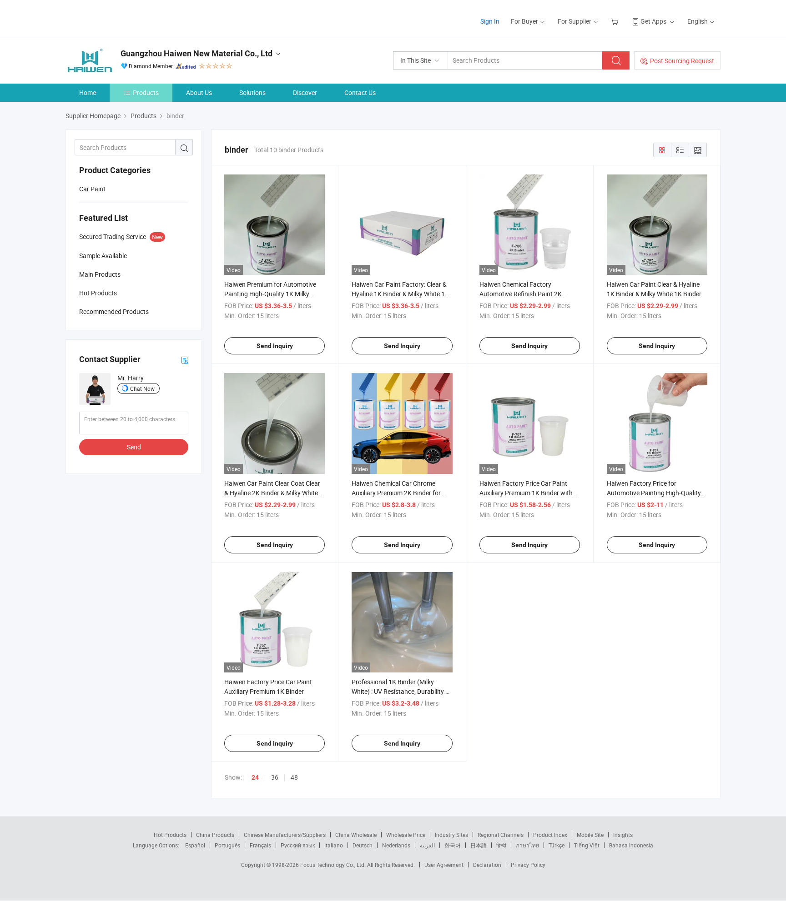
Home (87, 92)
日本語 (478, 845)
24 (255, 777)
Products (146, 92)
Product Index (550, 834)
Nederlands (396, 845)
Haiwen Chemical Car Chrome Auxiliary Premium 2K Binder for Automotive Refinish (396, 493)
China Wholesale (356, 834)
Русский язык (298, 845)
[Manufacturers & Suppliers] (124, 18)
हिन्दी (501, 845)
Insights (623, 834)
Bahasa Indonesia (631, 845)
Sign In (489, 21)
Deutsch (363, 845)
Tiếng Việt (587, 845)
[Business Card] (184, 359)
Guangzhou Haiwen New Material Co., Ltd (196, 53)
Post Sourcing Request (682, 60)
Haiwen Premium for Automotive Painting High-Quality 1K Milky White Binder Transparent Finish (270, 294)
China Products (215, 834)
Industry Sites (451, 834)
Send (134, 447)
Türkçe (556, 845)
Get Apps (653, 21)
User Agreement (444, 864)
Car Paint (92, 188)
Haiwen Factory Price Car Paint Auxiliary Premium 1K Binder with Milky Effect (526, 493)
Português (227, 845)
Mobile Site (590, 834)
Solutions (252, 92)
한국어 (452, 845)
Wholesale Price (405, 834)
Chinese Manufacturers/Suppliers (285, 834)
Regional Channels (501, 834)
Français (260, 845)
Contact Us (360, 92)
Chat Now (142, 388)
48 (294, 777)
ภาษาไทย (527, 845)
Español (195, 845)
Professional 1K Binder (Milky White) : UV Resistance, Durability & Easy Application (400, 691)
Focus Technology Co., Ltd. (333, 864)
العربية (427, 845)
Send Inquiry (275, 345)
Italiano (333, 845)
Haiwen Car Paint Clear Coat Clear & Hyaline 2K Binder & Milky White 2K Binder (272, 493)
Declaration (487, 864)
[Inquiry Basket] (615, 21)
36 (274, 777)
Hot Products (170, 834)
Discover (305, 92)
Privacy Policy (528, 864)
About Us (199, 92)
